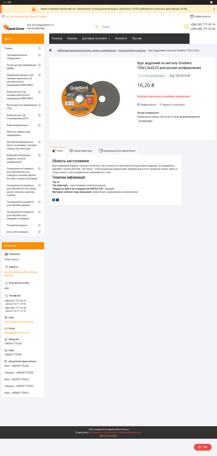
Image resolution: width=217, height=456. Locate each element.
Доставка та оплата (94, 38)
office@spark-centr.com (17, 332)
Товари (8, 48)
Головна (57, 38)
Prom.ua (125, 429)
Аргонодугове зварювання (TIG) (22, 107)
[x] (57, 200)
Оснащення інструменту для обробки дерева (20, 204)
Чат (205, 447)
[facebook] (53, 200)
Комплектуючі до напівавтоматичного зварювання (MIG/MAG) (20, 95)
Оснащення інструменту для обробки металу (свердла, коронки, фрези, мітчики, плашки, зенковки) (22, 173)
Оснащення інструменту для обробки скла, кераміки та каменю (20, 215)
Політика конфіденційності (128, 432)
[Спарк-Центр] (13, 27)
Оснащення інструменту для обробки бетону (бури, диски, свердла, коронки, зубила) (21, 190)
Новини (72, 38)
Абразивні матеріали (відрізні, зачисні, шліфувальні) (87, 50)
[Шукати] (97, 26)
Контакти (121, 38)
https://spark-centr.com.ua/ (19, 321)
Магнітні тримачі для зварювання (18, 133)
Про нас (137, 38)
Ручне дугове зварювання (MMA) (21, 67)
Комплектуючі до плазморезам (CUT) (18, 117)
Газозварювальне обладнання (17, 57)
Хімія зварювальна (17, 125)
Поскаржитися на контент (101, 432)
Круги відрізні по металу (132, 50)
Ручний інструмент (17, 225)
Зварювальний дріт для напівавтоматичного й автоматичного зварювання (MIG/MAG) (20, 80)
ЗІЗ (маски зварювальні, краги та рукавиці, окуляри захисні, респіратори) (22, 145)
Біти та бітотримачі (17, 232)
